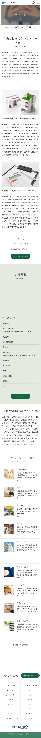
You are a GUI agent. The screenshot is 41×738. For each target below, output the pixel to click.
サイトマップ (31, 718)
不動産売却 (24, 645)
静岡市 (15, 645)
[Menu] (38, 2)
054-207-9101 (8, 328)
